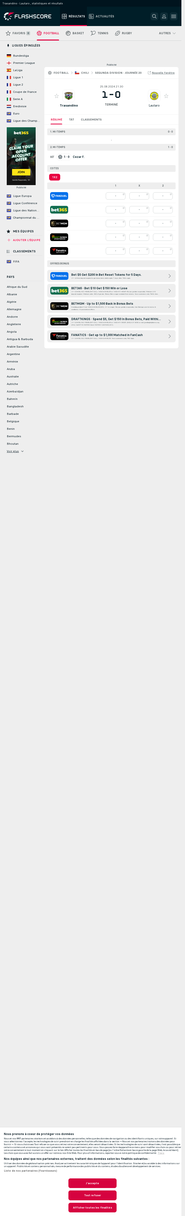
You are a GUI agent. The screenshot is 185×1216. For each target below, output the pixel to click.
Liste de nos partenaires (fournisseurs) (30, 1170)
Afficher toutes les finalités (92, 1207)
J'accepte (92, 1183)
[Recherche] (154, 16)
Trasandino (69, 105)
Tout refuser (92, 1195)
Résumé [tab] (56, 119)
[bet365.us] (59, 210)
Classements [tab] (91, 119)
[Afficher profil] (68, 96)
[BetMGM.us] (59, 223)
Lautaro (154, 105)
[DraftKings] (59, 237)
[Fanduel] (59, 196)
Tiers (161, 1153)
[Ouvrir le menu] (174, 16)
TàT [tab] (71, 119)
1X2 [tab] (54, 177)
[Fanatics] (59, 251)
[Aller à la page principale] (31, 16)
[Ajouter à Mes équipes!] (56, 96)
